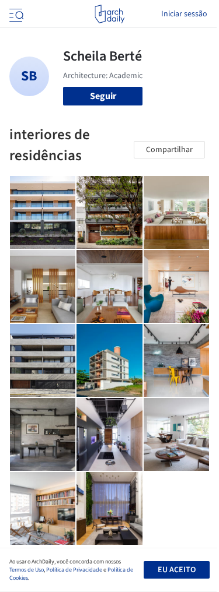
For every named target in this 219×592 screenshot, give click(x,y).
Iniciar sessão (184, 14)
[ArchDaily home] (109, 14)
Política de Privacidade (74, 570)
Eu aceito (177, 570)
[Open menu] (15, 14)
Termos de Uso (26, 570)
